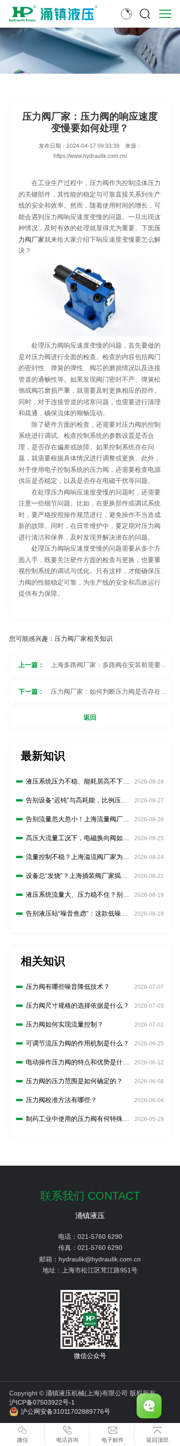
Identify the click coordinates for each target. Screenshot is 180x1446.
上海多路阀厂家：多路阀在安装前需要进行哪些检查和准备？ (109, 668)
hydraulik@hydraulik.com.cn (100, 1259)
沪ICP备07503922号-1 (42, 1402)
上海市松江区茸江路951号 (100, 1270)
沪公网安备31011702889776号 (65, 1411)
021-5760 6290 (100, 1236)
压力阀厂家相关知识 (83, 638)
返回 (90, 717)
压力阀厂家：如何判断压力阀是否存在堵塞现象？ (109, 695)
